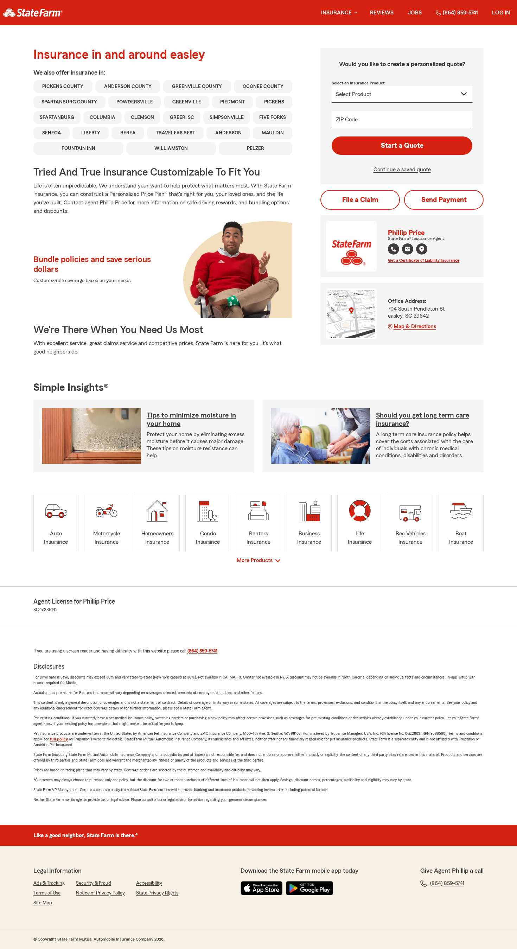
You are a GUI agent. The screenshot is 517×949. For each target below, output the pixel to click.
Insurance (336, 12)
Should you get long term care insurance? (422, 419)
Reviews (382, 12)
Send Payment (444, 199)
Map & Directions (415, 326)
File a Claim (360, 199)
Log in (501, 12)
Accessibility (149, 883)
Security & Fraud (93, 883)
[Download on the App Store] (262, 888)
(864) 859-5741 (460, 12)
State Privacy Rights (157, 893)
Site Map (42, 902)
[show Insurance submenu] (354, 13)
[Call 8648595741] (393, 249)
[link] (33, 13)
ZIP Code (347, 119)
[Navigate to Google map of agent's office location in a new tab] (421, 249)
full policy (59, 739)
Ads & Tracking (49, 883)
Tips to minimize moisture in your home (191, 419)
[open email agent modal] (407, 249)
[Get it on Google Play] (309, 888)
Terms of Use (46, 893)
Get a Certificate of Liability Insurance (423, 260)
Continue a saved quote (402, 169)
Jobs (415, 12)
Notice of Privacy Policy (100, 893)
